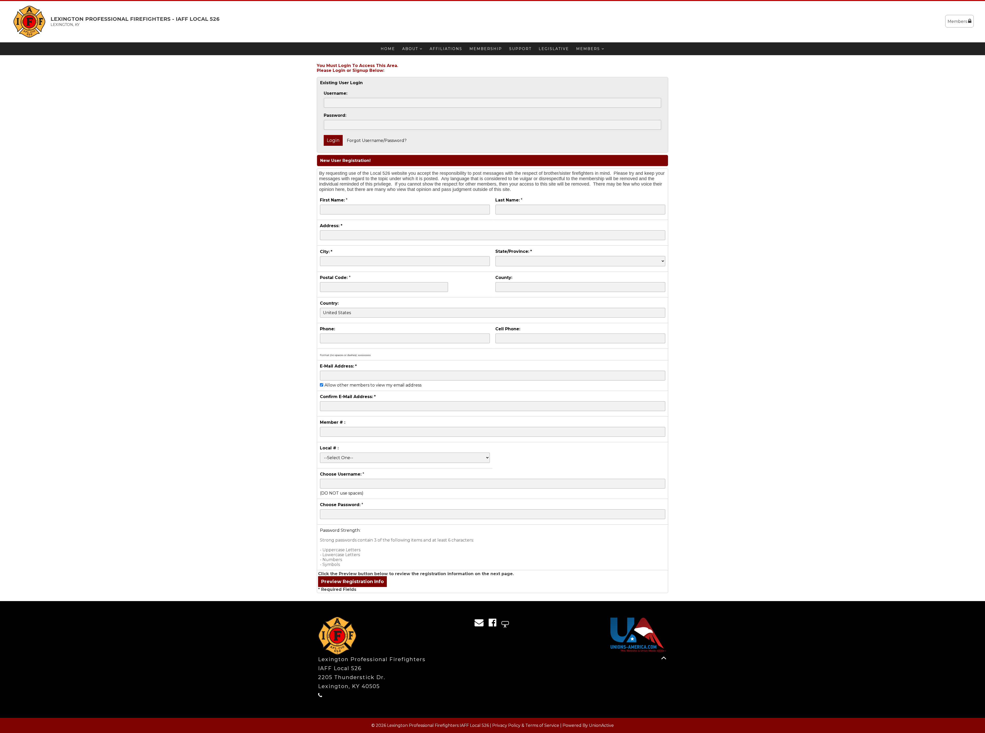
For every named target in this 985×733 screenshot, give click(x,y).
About (411, 48)
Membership (485, 48)
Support (520, 48)
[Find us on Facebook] (494, 624)
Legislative (554, 48)
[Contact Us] (481, 624)
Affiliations (446, 48)
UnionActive (601, 725)
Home (388, 48)
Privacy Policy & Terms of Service (525, 725)
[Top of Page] (664, 658)
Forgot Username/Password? (377, 140)
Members (958, 21)
